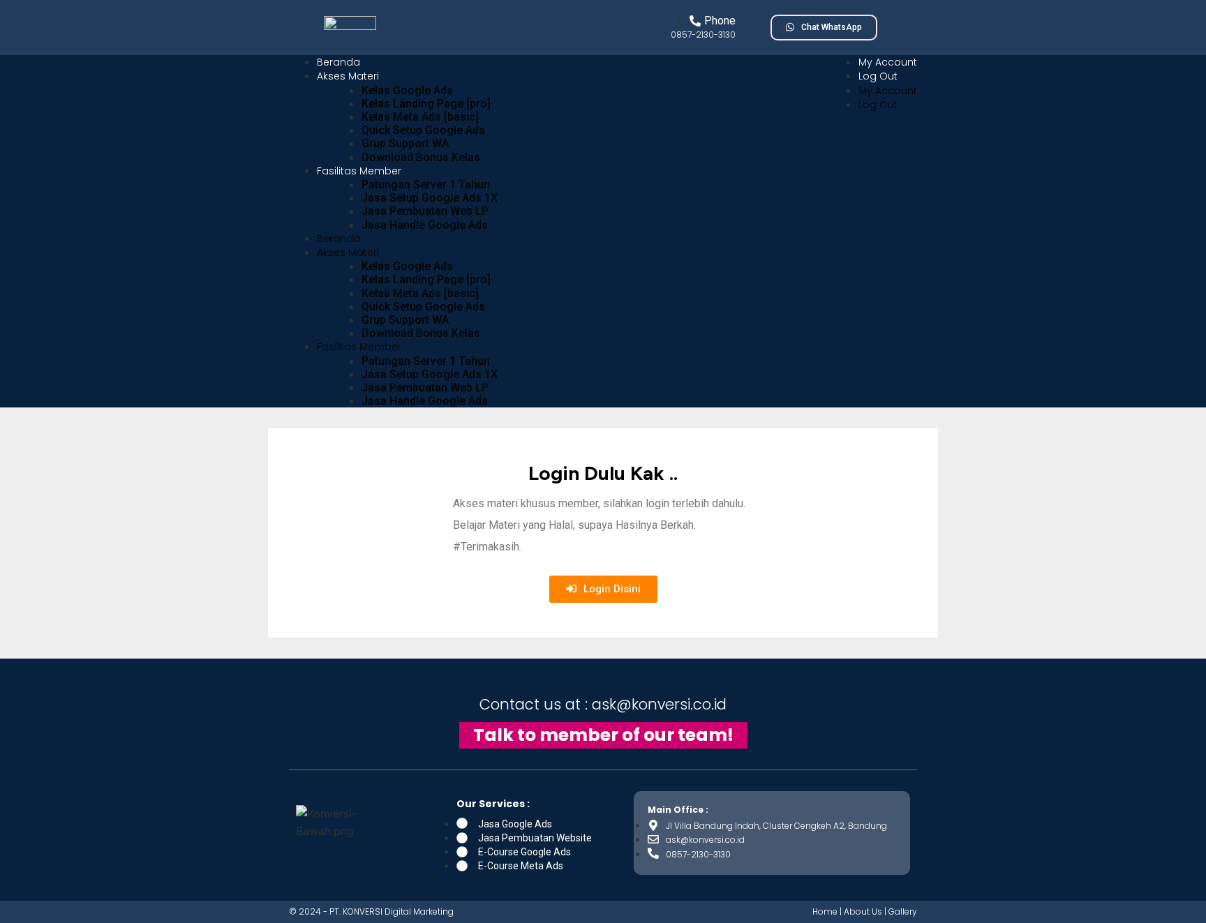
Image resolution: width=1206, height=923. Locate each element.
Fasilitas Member (359, 171)
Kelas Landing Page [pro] (426, 103)
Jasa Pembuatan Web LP (425, 211)
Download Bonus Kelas (421, 157)
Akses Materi (348, 76)
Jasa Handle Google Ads (425, 225)
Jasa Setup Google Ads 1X (430, 197)
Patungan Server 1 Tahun (426, 184)
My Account (887, 62)
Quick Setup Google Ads (423, 130)
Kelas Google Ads (407, 90)
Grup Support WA (405, 143)
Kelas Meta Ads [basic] (420, 116)
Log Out (878, 76)
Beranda (338, 62)
